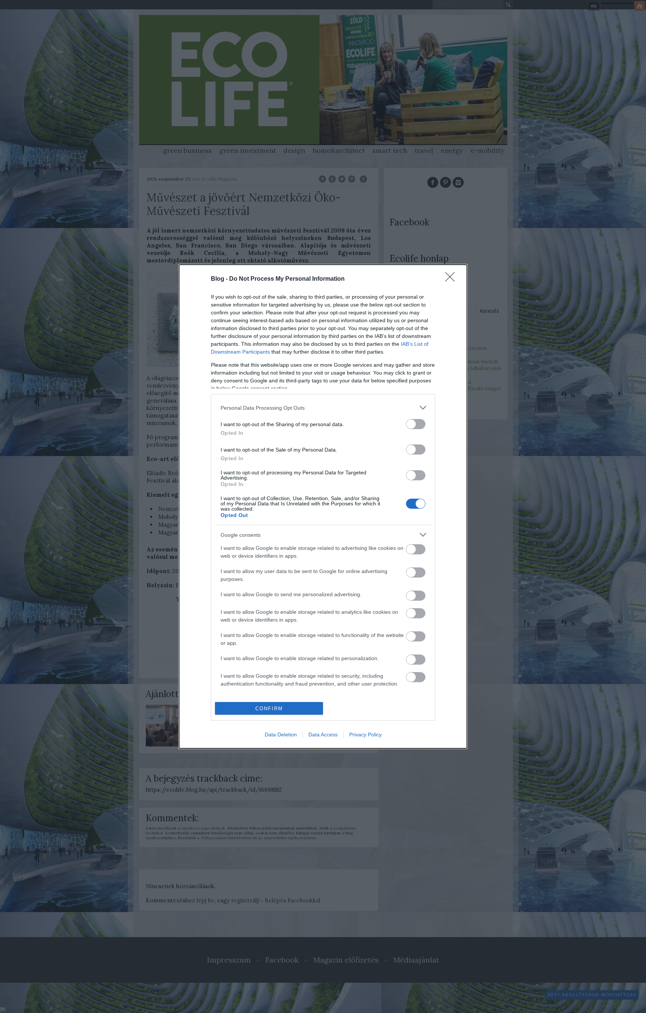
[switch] (415, 424)
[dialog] (323, 506)
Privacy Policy (365, 735)
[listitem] (323, 408)
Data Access (323, 735)
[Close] (452, 279)
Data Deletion (281, 735)
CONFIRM (269, 708)
